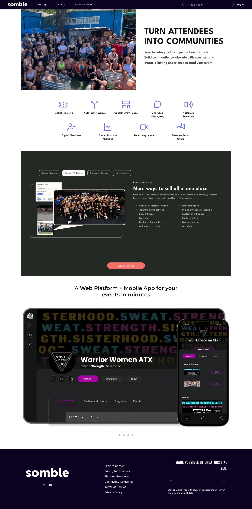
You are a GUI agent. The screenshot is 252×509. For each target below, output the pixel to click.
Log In (240, 4)
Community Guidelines (119, 481)
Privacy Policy (114, 492)
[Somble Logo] (47, 472)
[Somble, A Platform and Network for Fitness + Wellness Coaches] (21, 4)
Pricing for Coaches (117, 471)
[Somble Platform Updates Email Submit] (223, 480)
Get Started (126, 265)
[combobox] (210, 4)
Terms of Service (115, 486)
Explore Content (115, 465)
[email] (50, 485)
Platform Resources (117, 476)
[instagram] (44, 485)
